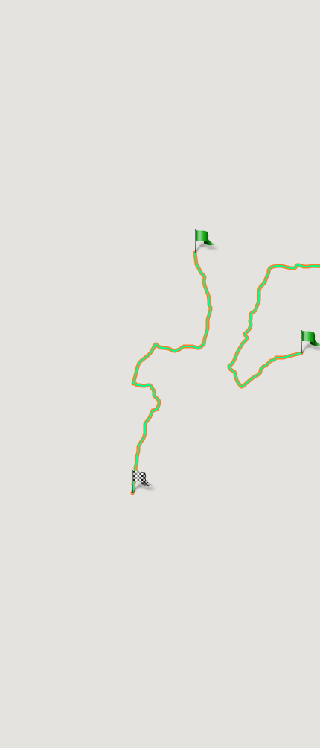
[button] (195, 240)
